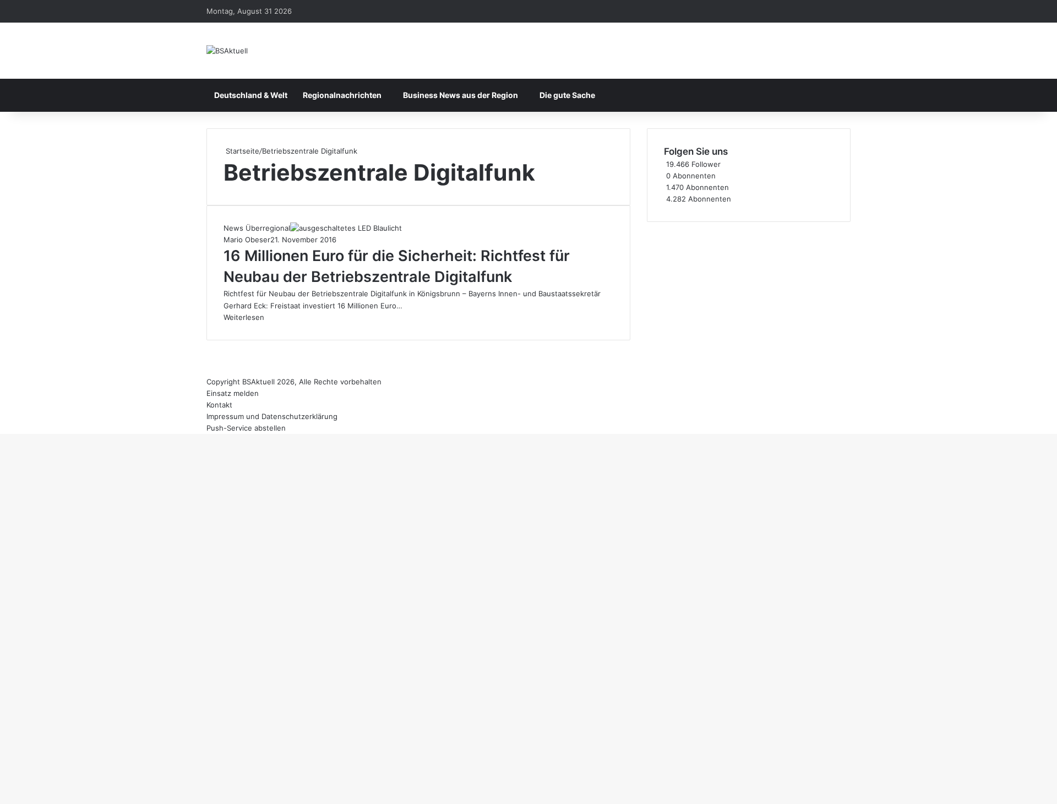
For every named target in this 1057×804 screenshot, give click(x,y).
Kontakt (219, 404)
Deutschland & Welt (250, 95)
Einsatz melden (232, 393)
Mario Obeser (247, 239)
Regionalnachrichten (342, 95)
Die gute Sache (567, 95)
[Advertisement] (749, 299)
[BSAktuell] (227, 51)
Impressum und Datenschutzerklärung (271, 416)
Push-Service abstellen (246, 427)
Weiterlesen (244, 317)
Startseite (241, 150)
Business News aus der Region (460, 95)
